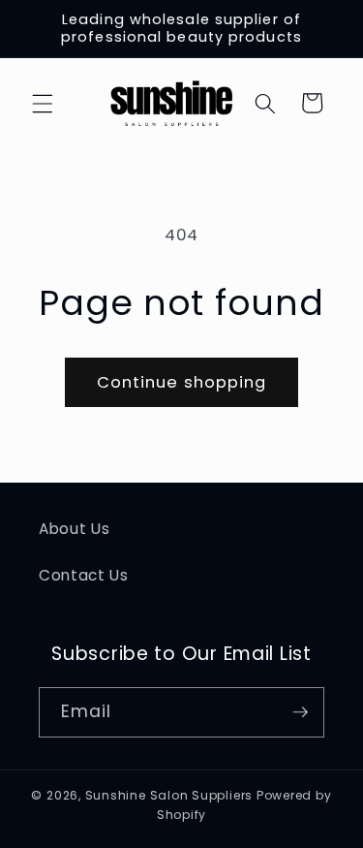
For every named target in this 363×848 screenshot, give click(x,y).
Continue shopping (182, 382)
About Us (74, 528)
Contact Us (84, 575)
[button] (42, 102)
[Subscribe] (300, 712)
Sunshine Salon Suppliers (169, 795)
